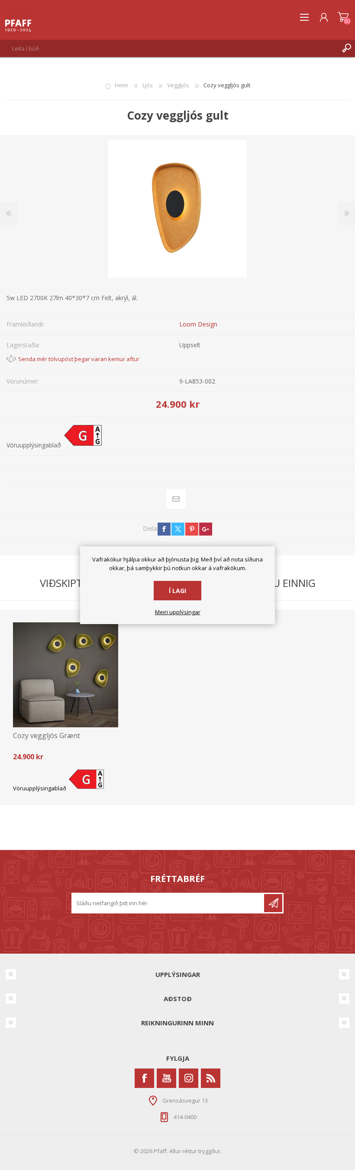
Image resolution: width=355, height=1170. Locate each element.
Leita (346, 48)
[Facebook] (144, 1078)
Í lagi (177, 591)
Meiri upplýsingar (177, 612)
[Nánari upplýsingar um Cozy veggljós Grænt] (65, 674)
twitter (177, 529)
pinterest (191, 529)
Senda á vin (176, 499)
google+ (205, 529)
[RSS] (210, 1078)
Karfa (343, 17)
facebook (164, 529)
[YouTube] (166, 1078)
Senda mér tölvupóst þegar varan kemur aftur (78, 359)
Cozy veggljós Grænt (46, 736)
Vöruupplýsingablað (33, 445)
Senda (273, 903)
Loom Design (198, 324)
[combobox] (169, 48)
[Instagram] (188, 1078)
